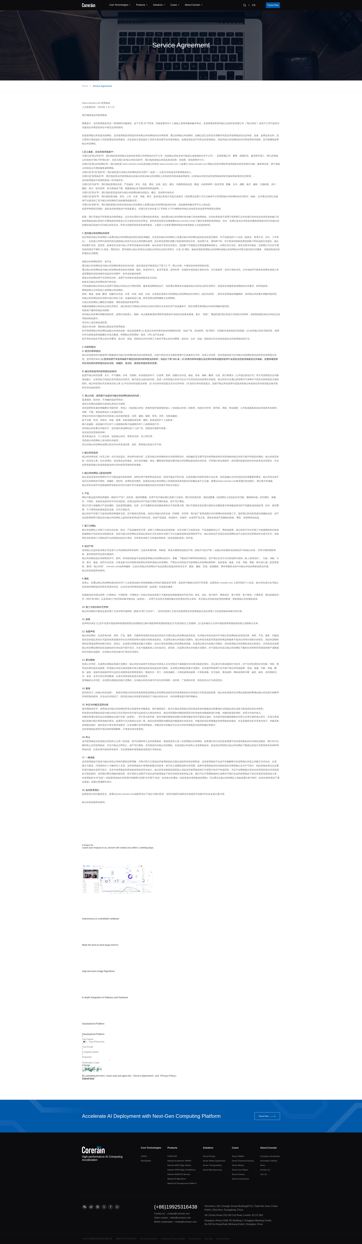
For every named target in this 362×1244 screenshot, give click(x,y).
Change (86, 1065)
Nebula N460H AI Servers (178, 1174)
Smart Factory (238, 1174)
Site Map (209, 1239)
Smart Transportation (212, 1165)
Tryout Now (273, 5)
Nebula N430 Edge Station (179, 1165)
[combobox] (85, 1042)
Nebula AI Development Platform (182, 1183)
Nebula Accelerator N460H (179, 1161)
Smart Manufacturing (212, 1170)
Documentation (223, 1239)
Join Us (263, 1174)
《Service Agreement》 (143, 1076)
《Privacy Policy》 (168, 1076)
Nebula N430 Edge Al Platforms (181, 1170)
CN (253, 5)
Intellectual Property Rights (173, 1239)
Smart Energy (209, 1156)
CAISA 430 (172, 1156)
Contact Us (265, 1170)
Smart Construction (240, 1179)
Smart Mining (238, 1165)
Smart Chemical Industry (243, 1161)
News (262, 1165)
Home (85, 86)
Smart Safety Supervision (214, 1161)
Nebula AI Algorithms (176, 1179)
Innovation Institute (268, 1161)
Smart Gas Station (240, 1170)
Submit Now (88, 1078)
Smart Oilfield (238, 1156)
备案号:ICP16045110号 (126, 1239)
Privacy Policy (195, 1239)
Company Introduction (270, 1156)
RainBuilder (146, 1161)
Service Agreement (102, 86)
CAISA (144, 1156)
